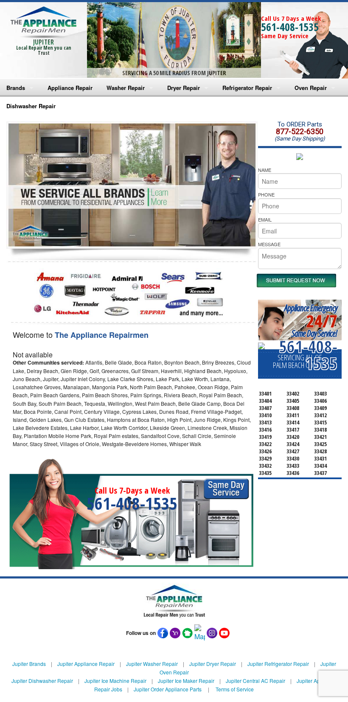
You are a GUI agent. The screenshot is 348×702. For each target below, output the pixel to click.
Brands (15, 88)
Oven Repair (311, 88)
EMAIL (265, 219)
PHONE (266, 194)
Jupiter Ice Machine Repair (115, 680)
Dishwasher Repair (31, 106)
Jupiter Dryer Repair (212, 663)
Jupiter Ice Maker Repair (186, 680)
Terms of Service (235, 689)
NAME (264, 169)
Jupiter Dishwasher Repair (42, 680)
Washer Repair (126, 88)
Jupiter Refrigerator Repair (278, 663)
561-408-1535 (290, 27)
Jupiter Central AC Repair (255, 680)
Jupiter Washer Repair (152, 663)
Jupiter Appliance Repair (86, 663)
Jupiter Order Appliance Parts (168, 689)
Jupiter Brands (29, 663)
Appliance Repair (70, 88)
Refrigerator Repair (247, 88)
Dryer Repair (183, 88)
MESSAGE (269, 244)
